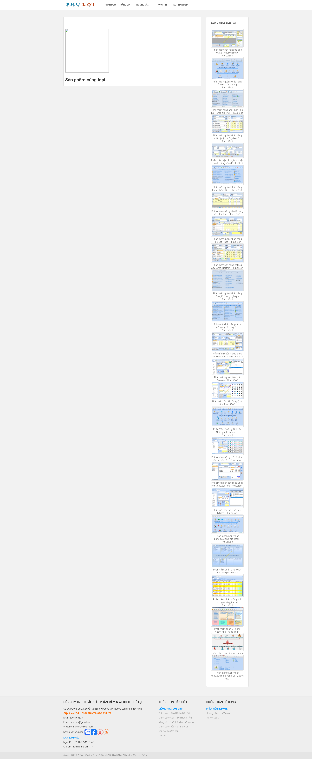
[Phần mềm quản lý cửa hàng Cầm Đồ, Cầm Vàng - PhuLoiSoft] (227, 68)
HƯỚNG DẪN (142, 5)
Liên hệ (161, 735)
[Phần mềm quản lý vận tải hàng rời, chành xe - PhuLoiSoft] (227, 200)
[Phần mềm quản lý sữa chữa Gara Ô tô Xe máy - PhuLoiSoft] (227, 341)
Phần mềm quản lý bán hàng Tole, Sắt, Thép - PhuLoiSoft (227, 240)
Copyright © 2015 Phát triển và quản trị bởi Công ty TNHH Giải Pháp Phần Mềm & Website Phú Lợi (105, 755)
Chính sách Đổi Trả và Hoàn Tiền (175, 717)
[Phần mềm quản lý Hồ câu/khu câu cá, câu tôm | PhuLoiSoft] (227, 446)
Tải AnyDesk (212, 717)
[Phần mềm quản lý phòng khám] (227, 642)
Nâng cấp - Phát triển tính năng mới (176, 722)
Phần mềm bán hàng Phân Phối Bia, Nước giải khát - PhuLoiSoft (227, 111)
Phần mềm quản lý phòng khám (227, 653)
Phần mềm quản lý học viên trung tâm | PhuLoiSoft (227, 571)
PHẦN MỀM (110, 5)
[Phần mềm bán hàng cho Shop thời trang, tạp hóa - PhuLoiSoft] (227, 471)
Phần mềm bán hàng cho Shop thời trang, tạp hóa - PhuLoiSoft (227, 484)
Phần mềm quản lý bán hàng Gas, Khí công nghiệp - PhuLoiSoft (227, 296)
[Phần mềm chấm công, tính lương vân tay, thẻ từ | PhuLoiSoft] (227, 585)
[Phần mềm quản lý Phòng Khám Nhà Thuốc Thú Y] (227, 617)
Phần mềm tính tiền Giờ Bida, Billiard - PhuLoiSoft (227, 511)
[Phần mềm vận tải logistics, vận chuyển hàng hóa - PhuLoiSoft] (227, 150)
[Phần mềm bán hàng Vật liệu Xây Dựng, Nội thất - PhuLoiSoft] (227, 253)
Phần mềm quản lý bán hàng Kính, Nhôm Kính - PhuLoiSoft (227, 188)
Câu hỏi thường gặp (168, 731)
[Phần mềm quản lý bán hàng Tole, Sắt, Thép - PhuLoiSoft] (227, 226)
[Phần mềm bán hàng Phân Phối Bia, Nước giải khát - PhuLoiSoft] (227, 98)
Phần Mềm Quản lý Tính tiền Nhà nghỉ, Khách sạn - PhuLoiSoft (227, 432)
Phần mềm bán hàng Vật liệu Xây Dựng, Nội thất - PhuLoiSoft (227, 266)
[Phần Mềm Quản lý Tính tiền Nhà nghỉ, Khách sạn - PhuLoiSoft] (227, 416)
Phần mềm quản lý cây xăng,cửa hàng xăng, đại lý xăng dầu (227, 675)
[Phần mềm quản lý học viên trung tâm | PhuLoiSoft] (227, 555)
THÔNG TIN (161, 5)
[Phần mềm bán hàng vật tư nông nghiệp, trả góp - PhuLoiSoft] (227, 311)
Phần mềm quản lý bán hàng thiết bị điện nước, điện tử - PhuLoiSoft (227, 138)
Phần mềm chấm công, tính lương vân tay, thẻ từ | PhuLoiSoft (227, 602)
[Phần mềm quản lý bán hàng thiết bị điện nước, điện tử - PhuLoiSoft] (227, 123)
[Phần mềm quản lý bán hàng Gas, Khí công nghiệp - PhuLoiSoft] (227, 280)
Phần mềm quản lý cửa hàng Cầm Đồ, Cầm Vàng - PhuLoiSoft (227, 84)
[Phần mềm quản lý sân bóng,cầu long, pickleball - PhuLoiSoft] (227, 524)
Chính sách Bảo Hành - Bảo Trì (174, 713)
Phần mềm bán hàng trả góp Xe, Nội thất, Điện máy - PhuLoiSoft (227, 52)
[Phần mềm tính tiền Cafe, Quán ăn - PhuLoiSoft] (227, 390)
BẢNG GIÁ (125, 5)
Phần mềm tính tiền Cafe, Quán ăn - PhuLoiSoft (227, 403)
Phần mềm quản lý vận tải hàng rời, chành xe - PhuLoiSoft (227, 213)
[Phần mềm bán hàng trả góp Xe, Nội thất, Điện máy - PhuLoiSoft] (227, 38)
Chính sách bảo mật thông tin (173, 726)
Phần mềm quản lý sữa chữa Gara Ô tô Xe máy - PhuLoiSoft (227, 355)
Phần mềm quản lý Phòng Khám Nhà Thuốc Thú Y (227, 630)
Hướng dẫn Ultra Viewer (218, 713)
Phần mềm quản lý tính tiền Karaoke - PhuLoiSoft (227, 379)
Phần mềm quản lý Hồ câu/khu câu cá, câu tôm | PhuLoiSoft (227, 458)
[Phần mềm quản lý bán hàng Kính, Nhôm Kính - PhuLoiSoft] (227, 175)
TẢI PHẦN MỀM (180, 5)
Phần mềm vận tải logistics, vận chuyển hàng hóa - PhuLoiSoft (227, 162)
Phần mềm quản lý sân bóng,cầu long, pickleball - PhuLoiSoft (227, 539)
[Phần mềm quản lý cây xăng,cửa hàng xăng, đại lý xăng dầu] (227, 663)
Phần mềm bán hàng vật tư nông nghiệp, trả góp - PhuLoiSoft (227, 327)
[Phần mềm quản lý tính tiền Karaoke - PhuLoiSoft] (227, 366)
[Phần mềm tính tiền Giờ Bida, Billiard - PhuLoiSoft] (227, 497)
